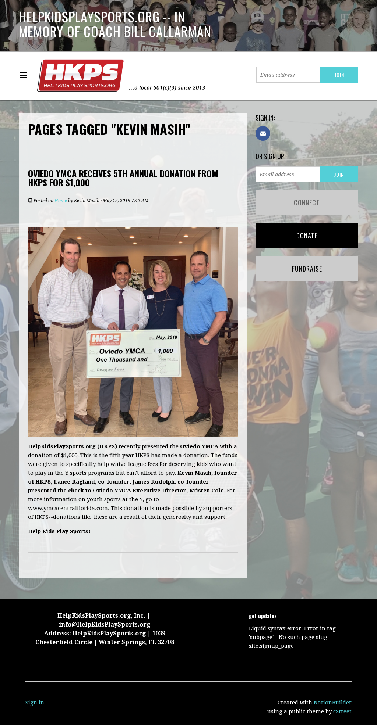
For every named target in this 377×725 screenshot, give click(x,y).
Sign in (34, 702)
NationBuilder (333, 702)
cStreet (342, 711)
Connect (307, 202)
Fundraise (307, 268)
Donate (307, 235)
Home (60, 200)
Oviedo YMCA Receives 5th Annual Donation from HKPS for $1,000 (123, 177)
